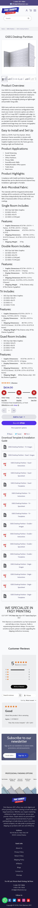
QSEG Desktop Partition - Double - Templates (21, 555)
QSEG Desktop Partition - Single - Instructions (21, 575)
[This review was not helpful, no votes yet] (31, 723)
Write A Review (19, 687)
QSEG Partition (11, 29)
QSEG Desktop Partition (22, 29)
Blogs (19, 867)
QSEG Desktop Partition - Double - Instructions (21, 535)
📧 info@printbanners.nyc (19, 4)
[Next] (35, 58)
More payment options (19, 428)
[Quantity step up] (13, 410)
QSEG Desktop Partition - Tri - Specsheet (21, 505)
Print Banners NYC (25, 905)
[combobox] (15, 18)
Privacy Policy (19, 852)
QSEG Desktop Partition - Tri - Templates (21, 515)
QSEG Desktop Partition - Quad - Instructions (21, 464)
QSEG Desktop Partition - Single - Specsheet (21, 586)
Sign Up (21, 755)
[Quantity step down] (4, 410)
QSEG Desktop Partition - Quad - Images (21, 455)
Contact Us (19, 871)
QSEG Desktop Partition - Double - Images (21, 525)
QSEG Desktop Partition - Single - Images (21, 565)
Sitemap (19, 875)
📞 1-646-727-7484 (18, 2)
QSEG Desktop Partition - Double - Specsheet (21, 545)
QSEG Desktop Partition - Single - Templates (21, 596)
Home (3, 29)
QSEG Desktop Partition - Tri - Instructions (21, 494)
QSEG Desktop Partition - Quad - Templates (21, 484)
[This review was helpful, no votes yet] (27, 723)
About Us (19, 848)
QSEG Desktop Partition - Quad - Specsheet (21, 474)
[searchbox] (10, 695)
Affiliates (19, 863)
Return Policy (19, 856)
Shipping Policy (19, 860)
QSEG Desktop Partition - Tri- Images (20, 447)
